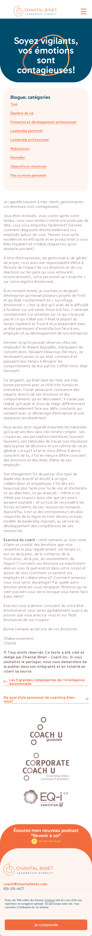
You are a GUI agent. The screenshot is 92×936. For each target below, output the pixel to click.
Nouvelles (17, 157)
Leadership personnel (26, 130)
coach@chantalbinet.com (25, 883)
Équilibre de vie (21, 112)
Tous (13, 103)
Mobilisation (19, 148)
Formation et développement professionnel (43, 121)
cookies (50, 900)
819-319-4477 (14, 888)
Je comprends (46, 925)
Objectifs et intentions (28, 166)
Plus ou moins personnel (28, 175)
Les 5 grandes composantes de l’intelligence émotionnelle (47, 682)
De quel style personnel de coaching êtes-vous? (40, 699)
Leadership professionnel (29, 139)
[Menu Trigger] (83, 11)
